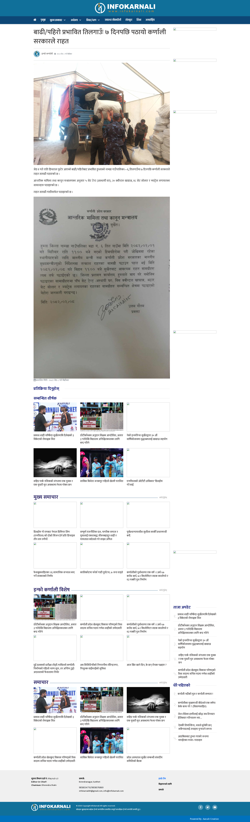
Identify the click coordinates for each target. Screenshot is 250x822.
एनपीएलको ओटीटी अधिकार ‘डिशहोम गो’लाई (145, 483)
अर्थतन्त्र (74, 20)
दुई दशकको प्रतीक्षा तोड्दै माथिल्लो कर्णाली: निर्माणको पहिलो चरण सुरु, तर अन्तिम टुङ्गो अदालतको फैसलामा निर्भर (54, 668)
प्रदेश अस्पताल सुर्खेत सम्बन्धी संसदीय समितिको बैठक (144, 759)
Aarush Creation (211, 819)
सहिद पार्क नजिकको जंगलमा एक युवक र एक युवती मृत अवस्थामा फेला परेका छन (53, 483)
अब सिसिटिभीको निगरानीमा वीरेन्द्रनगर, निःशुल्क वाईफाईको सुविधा (99, 667)
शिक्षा (139, 20)
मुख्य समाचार (56, 20)
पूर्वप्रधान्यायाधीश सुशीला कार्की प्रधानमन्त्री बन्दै (147, 534)
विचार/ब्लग (91, 20)
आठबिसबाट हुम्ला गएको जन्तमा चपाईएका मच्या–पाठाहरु (193, 738)
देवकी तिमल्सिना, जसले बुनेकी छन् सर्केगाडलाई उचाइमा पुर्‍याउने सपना (195, 727)
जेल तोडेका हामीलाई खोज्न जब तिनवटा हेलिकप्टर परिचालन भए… (196, 716)
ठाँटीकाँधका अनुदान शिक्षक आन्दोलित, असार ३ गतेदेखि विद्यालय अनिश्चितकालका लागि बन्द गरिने (101, 439)
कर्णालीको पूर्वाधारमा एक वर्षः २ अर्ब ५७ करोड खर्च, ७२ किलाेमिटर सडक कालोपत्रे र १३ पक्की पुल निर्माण (147, 576)
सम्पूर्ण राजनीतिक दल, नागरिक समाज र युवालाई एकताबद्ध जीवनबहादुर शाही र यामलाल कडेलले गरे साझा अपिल (99, 535)
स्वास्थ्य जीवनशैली (113, 20)
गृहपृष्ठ (43, 20)
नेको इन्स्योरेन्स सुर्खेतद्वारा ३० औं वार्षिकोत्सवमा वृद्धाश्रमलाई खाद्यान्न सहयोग (147, 437)
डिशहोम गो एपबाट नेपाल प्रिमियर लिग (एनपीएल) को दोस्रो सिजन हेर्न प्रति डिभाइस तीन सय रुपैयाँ (54, 535)
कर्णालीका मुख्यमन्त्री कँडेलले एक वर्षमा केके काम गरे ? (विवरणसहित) (196, 704)
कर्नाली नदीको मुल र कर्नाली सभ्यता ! (195, 694)
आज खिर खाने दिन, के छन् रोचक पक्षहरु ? (147, 665)
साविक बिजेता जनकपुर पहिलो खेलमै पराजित (101, 481)
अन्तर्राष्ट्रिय (150, 20)
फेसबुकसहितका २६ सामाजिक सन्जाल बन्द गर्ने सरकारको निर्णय (54, 574)
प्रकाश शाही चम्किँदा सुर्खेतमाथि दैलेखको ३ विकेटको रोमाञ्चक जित (54, 437)
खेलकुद (128, 20)
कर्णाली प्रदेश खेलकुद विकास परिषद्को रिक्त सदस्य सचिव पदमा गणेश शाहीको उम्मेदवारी (101, 626)
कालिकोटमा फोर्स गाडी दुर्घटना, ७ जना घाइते (101, 572)
